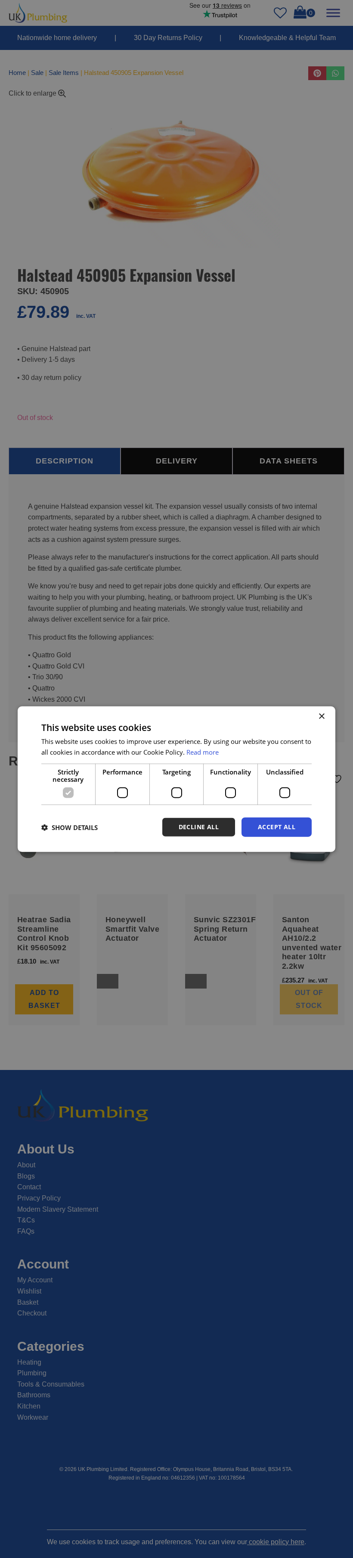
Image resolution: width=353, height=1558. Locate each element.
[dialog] (176, 779)
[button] (69, 827)
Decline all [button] (199, 827)
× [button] (321, 716)
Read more (202, 751)
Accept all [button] (276, 827)
